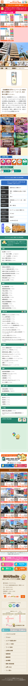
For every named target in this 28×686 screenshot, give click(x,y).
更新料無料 (19, 164)
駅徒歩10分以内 (8, 164)
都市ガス (24, 164)
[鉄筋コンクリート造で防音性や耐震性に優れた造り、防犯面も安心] (19, 231)
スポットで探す (10, 644)
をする (21, 564)
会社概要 (8, 660)
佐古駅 (19, 191)
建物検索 (8, 657)
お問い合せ (9, 667)
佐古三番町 (7, 170)
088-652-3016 (8, 569)
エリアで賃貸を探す (11, 640)
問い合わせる (21, 569)
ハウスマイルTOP (10, 634)
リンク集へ (9, 670)
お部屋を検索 (9, 650)
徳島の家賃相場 (10, 663)
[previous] (1, 51)
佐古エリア (17, 170)
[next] (27, 51)
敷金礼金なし (3, 164)
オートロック (14, 164)
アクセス (8, 637)
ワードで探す (9, 647)
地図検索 (8, 653)
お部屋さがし (8, 564)
